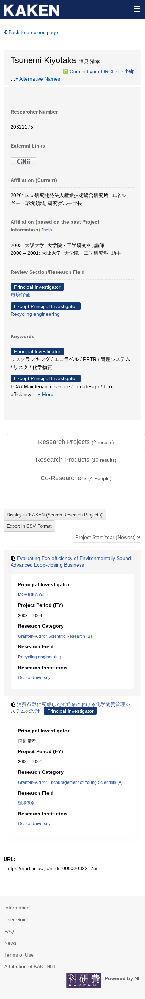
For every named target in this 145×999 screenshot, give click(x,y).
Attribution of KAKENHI (29, 966)
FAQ (9, 931)
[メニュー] (136, 8)
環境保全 (20, 294)
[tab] (76, 442)
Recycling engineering (35, 314)
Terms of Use (19, 955)
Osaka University (34, 677)
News (10, 943)
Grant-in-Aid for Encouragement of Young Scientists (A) (70, 782)
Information (17, 907)
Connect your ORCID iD (96, 71)
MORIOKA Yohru (34, 594)
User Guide (17, 919)
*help (129, 71)
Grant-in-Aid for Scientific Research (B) (55, 636)
